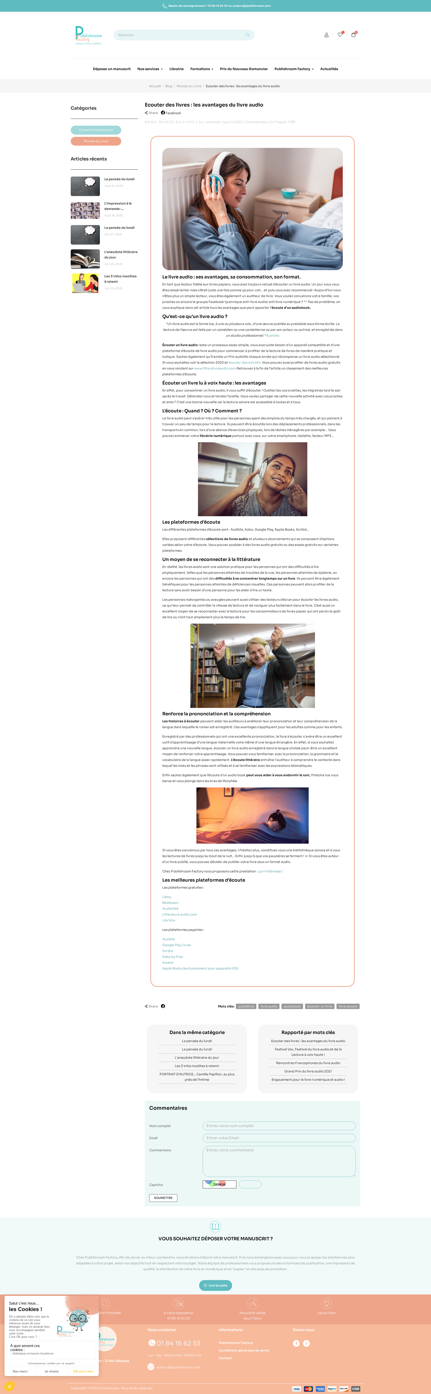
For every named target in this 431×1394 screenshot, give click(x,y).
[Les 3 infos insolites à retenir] (85, 283)
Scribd (167, 951)
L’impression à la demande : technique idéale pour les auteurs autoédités (118, 206)
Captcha (156, 1185)
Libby (166, 897)
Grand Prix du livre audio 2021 (308, 1071)
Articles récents (89, 159)
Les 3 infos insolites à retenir (120, 279)
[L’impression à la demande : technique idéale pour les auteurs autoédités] (85, 210)
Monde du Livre (177, 122)
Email (153, 1138)
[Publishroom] (104, 1339)
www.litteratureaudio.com (215, 368)
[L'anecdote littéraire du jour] (85, 259)
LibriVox (168, 920)
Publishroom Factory (236, 1343)
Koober (168, 962)
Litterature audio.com (179, 914)
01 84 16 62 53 (218, 5)
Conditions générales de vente (244, 1350)
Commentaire (160, 1150)
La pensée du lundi (119, 179)
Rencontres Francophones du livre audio (308, 1063)
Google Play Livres (176, 945)
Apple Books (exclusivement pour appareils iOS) (200, 968)
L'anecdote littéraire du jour (121, 254)
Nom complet (160, 1126)
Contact (225, 1358)
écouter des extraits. (245, 362)
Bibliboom (170, 903)
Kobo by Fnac (172, 957)
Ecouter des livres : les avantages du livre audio (308, 1041)
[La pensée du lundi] (85, 186)
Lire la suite (217, 1285)
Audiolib (272, 335)
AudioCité (170, 909)
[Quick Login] (327, 35)
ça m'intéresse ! (270, 871)
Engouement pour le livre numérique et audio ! (308, 1080)
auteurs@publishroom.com (252, 5)
